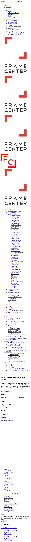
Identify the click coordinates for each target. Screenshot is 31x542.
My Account (7, 7)
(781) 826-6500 (5, 414)
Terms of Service (8, 532)
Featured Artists (8, 498)
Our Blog (6, 501)
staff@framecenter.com (7, 420)
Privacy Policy (8, 534)
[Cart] (28, 4)
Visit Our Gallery (9, 499)
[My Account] (24, 4)
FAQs (5, 476)
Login (5, 5)
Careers (6, 475)
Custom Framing (8, 472)
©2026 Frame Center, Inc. (11, 531)
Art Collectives (8, 496)
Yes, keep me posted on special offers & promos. (16, 516)
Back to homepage (6, 391)
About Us (6, 473)
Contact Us (7, 478)
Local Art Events (8, 495)
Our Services (7, 470)
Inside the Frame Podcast (11, 493)
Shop (5, 469)
